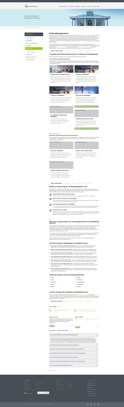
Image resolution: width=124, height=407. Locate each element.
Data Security (70, 384)
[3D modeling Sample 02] (93, 321)
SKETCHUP (95, 6)
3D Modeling (28, 45)
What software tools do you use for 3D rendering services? (73, 335)
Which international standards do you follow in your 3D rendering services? (73, 353)
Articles (26, 382)
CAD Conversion (29, 38)
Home (79, 1)
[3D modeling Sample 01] (81, 321)
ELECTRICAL (83, 6)
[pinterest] (98, 404)
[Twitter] (95, 404)
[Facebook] (88, 404)
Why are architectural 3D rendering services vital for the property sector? (73, 361)
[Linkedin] (91, 404)
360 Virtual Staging (31, 52)
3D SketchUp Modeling (31, 57)
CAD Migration (29, 40)
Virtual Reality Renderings (83, 95)
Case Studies (27, 384)
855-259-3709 (88, 50)
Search (98, 1)
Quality (69, 382)
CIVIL (67, 6)
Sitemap (69, 388)
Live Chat (75, 50)
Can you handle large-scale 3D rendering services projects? (73, 357)
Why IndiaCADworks (60, 388)
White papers (27, 386)
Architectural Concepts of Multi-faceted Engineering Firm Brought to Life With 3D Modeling (61, 310)
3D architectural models (61, 46)
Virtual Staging (30, 50)
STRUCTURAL (71, 6)
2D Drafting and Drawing (31, 43)
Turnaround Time (60, 384)
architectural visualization (82, 294)
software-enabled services (84, 46)
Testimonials (88, 1)
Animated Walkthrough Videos (84, 119)
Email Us (80, 50)
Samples (37, 384)
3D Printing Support (30, 59)
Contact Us (94, 1)
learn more (78, 106)
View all (59, 306)
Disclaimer (69, 386)
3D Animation (29, 54)
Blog (37, 386)
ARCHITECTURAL (62, 6)
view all (52, 325)
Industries (38, 388)
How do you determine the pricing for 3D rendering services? (73, 345)
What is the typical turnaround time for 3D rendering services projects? (73, 349)
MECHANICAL (77, 6)
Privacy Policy (59, 386)
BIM (98, 6)
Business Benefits (40, 382)
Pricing (57, 382)
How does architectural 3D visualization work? (73, 365)
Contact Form (68, 50)
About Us (83, 1)
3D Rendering (89, 6)
